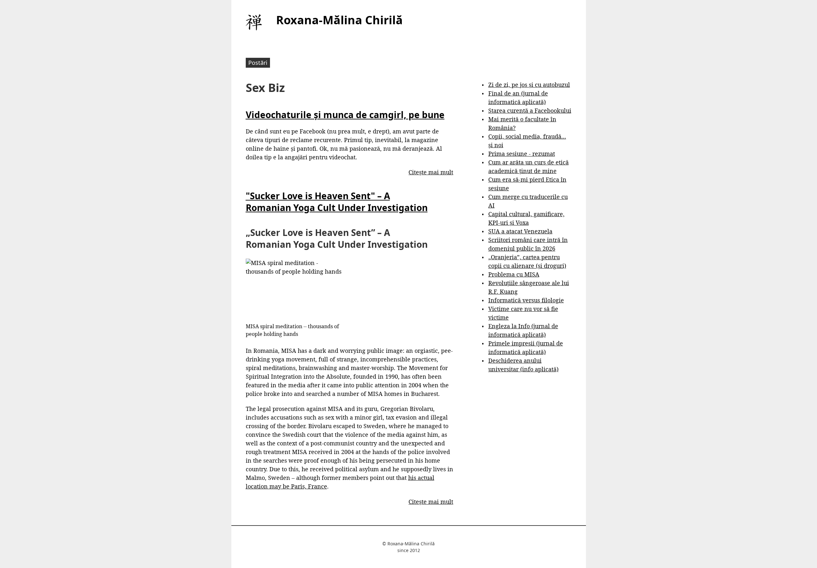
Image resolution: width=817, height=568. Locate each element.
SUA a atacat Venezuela (520, 231)
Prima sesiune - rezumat (521, 153)
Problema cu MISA (513, 274)
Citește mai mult (430, 172)
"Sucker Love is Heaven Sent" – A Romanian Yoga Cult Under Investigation (337, 201)
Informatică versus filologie (526, 300)
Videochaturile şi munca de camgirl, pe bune (345, 115)
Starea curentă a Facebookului (529, 110)
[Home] (254, 22)
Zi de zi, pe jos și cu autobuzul (529, 84)
